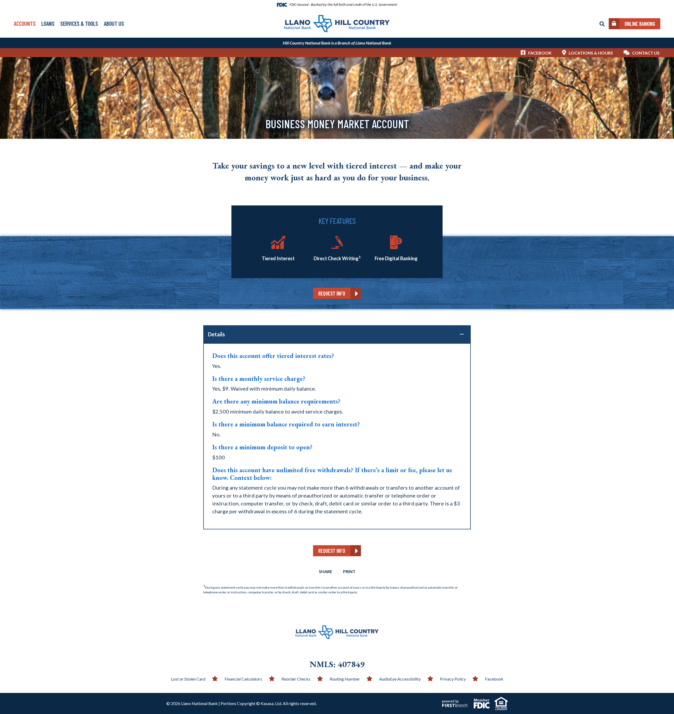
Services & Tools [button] (79, 23)
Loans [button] (47, 23)
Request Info (331, 293)
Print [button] (349, 571)
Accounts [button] (25, 23)
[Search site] (602, 24)
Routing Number (345, 678)
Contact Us (646, 52)
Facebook (540, 52)
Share (325, 571)
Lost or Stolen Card (188, 678)
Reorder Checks (295, 678)
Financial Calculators (243, 678)
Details (216, 334)
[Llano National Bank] (337, 23)
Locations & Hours (591, 52)
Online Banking (640, 24)
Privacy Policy (453, 678)
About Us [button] (114, 23)
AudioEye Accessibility (400, 678)
